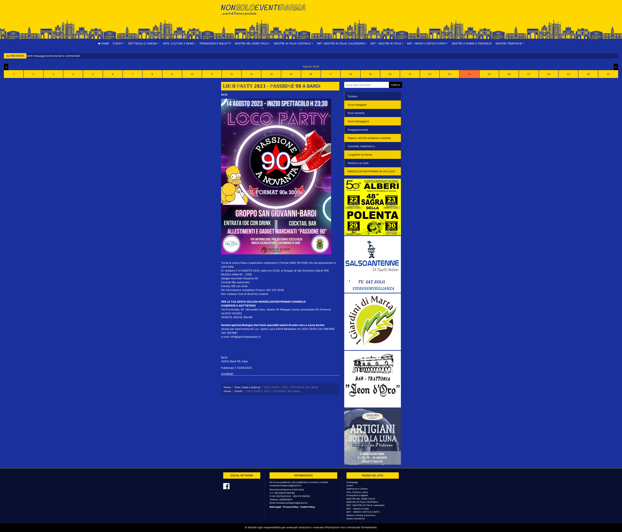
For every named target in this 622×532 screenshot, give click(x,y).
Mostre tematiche (355, 518)
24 (469, 74)
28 (548, 74)
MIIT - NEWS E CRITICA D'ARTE (363, 512)
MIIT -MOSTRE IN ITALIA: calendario (365, 505)
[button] (118, 43)
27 (528, 74)
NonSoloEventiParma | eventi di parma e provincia (265, 9)
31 (608, 74)
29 (568, 74)
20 (390, 74)
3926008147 (286, 499)
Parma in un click (358, 163)
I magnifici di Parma (360, 154)
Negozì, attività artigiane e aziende (369, 138)
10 (192, 74)
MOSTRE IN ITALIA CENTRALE (362, 502)
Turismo (352, 96)
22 (429, 74)
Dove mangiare (357, 104)
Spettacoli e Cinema (357, 488)
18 (350, 74)
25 (489, 74)
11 (212, 74)
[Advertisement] (357, 13)
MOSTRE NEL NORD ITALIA (360, 498)
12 (231, 74)
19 (370, 74)
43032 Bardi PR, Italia (234, 361)
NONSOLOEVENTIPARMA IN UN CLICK (371, 171)
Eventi (349, 485)
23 (449, 74)
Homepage (352, 482)
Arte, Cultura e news (357, 492)
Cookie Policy (307, 507)
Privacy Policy (290, 507)
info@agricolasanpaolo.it (245, 336)
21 (410, 74)
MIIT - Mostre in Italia (357, 508)
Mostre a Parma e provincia (472, 43)
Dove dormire (356, 113)
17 (330, 74)
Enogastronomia (358, 129)
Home (104, 43)
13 (251, 74)
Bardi (224, 94)
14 (271, 74)
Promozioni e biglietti (215, 43)
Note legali (275, 507)
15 (291, 74)
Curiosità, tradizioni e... (362, 146)
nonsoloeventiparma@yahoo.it (285, 485)
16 (310, 74)
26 (509, 74)
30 (588, 74)
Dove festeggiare (358, 121)
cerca (395, 85)
